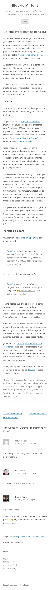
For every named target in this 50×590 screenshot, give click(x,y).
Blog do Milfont (25, 5)
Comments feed (10, 565)
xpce (30, 386)
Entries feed (8, 562)
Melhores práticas (11, 383)
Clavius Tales (36, 138)
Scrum (11, 386)
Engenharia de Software (34, 380)
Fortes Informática (18, 138)
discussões (33, 370)
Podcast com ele (24, 141)
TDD (30, 390)
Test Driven (19, 386)
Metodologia (33, 383)
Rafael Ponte (21, 496)
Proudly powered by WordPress (16, 585)
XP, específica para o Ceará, (30, 55)
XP (26, 386)
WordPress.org (9, 568)
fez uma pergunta (30, 237)
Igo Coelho (20, 470)
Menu (25, 21)
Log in (5, 558)
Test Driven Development (14, 393)
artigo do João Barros (30, 121)
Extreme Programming (12, 390)
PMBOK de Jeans (38, 413)
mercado (23, 383)
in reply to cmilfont (19, 294)
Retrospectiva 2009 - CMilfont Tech (28, 536)
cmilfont (11, 251)
